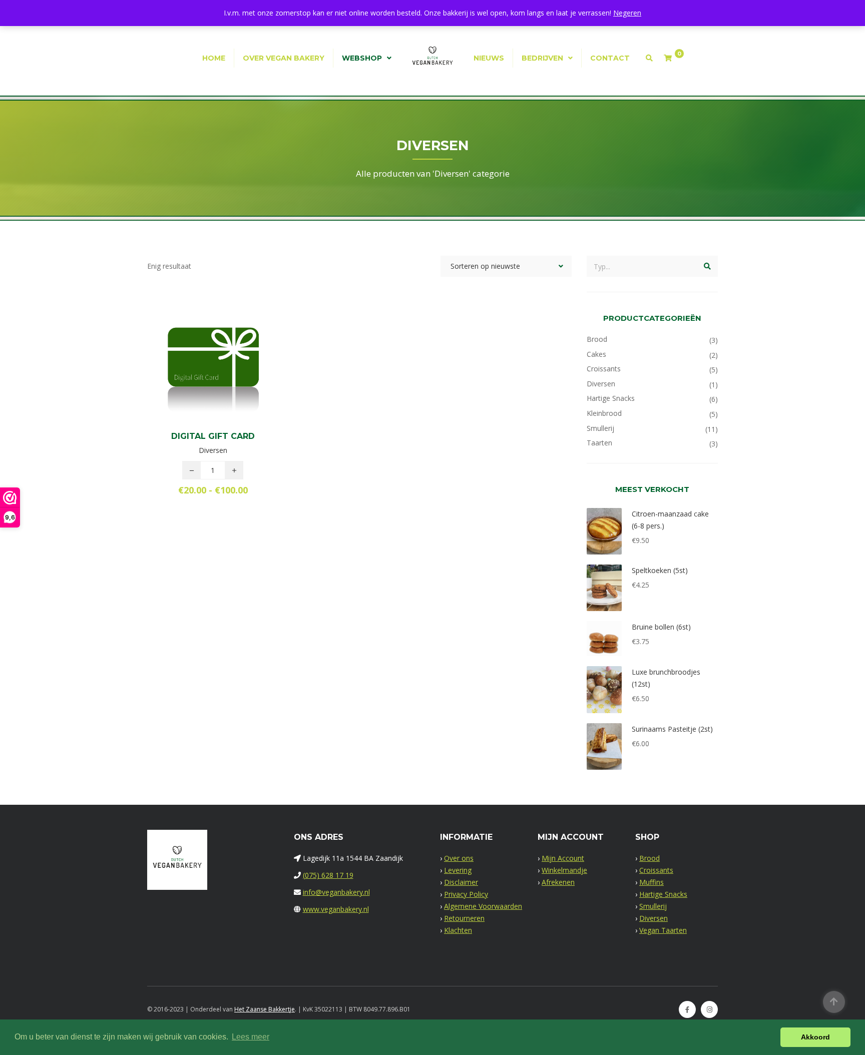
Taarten (599, 442)
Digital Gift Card (213, 436)
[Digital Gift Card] (196, 368)
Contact (610, 58)
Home (213, 58)
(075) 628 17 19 (328, 875)
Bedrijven (542, 58)
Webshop (362, 58)
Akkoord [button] (815, 1037)
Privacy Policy (466, 894)
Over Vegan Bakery (283, 58)
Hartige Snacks (611, 398)
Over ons (459, 858)
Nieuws (489, 58)
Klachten (458, 930)
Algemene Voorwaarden (483, 906)
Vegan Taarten (663, 930)
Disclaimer (461, 882)
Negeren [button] (627, 13)
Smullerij (600, 428)
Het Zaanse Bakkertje (264, 1009)
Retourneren (464, 918)
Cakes (596, 354)
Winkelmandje (564, 870)
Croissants (604, 368)
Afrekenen (558, 882)
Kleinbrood (604, 413)
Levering (458, 870)
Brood (597, 339)
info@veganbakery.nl (336, 892)
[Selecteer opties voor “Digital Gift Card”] (230, 368)
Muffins (651, 882)
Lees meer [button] (250, 1036)
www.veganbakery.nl (336, 909)
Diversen (601, 383)
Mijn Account (563, 858)
